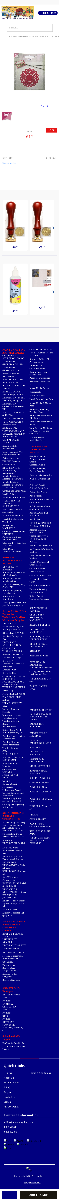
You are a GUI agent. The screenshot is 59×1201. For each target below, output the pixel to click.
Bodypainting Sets (11, 980)
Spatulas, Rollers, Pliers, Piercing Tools (41, 360)
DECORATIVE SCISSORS (36, 753)
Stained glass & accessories (9, 785)
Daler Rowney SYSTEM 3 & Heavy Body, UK (14, 399)
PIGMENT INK (9, 909)
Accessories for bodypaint (9, 975)
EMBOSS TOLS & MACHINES (38, 734)
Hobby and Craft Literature (10, 764)
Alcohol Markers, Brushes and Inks (37, 531)
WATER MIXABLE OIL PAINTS (13, 387)
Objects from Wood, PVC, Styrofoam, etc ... (13, 731)
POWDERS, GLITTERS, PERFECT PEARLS (41, 638)
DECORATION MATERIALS (36, 630)
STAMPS (33, 815)
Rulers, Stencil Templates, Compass (39, 597)
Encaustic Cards (9, 673)
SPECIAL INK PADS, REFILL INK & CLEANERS (40, 840)
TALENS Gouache (11, 461)
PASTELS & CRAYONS (41, 499)
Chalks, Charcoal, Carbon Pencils (37, 469)
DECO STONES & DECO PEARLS (38, 645)
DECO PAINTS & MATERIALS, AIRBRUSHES (11, 471)
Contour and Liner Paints (14, 491)
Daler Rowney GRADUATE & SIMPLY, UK (14, 406)
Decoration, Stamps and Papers (13, 1047)
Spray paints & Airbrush (14, 497)
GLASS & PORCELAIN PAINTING (14, 532)
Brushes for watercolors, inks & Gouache (14, 573)
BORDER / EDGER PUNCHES (38, 772)
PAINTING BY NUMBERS (9, 940)
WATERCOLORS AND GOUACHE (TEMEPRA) (14, 432)
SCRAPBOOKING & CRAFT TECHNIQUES (28, 36)
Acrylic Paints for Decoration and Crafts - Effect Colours (13, 485)
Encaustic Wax (9, 670)
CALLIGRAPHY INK (39, 585)
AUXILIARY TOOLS (39, 766)
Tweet (44, 106)
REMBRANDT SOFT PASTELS (39, 514)
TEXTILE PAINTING (13, 519)
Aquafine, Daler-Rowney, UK (10, 447)
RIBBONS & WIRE (38, 656)
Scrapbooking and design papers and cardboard (14, 823)
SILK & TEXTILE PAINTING (11, 502)
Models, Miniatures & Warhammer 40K (12, 957)
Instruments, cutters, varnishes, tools (12, 716)
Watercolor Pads (37, 395)
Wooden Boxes (9, 727)
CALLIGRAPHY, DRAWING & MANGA (39, 449)
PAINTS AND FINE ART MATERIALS (13, 351)
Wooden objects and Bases (11, 722)
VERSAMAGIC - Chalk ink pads (13, 866)
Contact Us (9, 1097)
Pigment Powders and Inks (39, 480)
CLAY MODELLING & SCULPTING (13, 677)
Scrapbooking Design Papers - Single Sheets (13, 835)
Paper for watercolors (39, 378)
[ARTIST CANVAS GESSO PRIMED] (42, 278)
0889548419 (49, 13)
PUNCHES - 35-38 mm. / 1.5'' (40, 800)
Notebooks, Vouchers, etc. (12, 1028)
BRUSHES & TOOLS (12, 654)
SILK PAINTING (10, 506)
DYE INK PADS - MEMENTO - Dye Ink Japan (13, 850)
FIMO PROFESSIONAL (14, 694)
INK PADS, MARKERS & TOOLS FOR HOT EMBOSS (40, 717)
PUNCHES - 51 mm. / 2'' (40, 807)
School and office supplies (12, 1037)
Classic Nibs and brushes (41, 575)
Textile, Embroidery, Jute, (12, 749)
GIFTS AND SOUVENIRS (8, 1023)
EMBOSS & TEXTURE (40, 710)
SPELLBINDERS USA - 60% (41, 680)
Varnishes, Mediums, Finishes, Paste (39, 410)
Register (8, 1092)
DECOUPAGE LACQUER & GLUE (12, 643)
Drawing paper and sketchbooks (38, 373)
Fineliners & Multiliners (40, 526)
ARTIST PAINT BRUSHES (10, 568)
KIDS (5, 1016)
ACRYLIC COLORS (12, 392)
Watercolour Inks (10, 458)
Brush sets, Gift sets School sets (11, 597)
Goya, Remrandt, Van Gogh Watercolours (12, 453)
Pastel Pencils (36, 496)
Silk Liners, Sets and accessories (12, 510)
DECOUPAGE (9, 624)
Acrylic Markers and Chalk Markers (39, 563)
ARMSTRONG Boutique (11, 990)
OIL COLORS (9, 356)
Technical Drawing (38, 589)
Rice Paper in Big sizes (13, 626)
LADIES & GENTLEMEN (9, 1005)
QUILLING (7, 962)
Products (6, 997)
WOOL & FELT (10, 754)
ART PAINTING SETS (13, 952)
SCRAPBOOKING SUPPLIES (38, 609)
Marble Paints (8, 494)
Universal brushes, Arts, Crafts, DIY (13, 585)
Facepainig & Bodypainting (8, 966)
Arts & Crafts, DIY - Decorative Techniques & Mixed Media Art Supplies (14, 616)
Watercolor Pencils (38, 492)
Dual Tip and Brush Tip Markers (40, 556)
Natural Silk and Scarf (13, 515)
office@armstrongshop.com (18, 1122)
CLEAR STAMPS (37, 819)
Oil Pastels (34, 502)
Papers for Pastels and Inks (39, 383)
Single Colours (9, 971)
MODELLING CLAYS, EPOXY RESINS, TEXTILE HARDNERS (13, 684)
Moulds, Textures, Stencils (11, 710)
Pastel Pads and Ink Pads (41, 399)
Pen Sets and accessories (40, 545)
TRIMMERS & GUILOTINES (36, 760)
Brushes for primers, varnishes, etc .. (12, 591)
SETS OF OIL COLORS (14, 358)
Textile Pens (8, 522)
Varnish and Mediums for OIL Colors (41, 416)
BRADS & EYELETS (39, 625)
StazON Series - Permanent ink (10, 878)
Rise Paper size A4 (11, 630)
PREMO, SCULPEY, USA (12, 704)
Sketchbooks (35, 392)
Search (7, 1102)
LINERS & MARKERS (40, 523)
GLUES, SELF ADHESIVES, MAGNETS (36, 617)
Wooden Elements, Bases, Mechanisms (11, 743)
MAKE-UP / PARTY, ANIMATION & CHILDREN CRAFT (14, 926)
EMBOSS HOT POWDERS (36, 725)
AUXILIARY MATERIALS (8, 526)
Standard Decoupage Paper (12, 637)
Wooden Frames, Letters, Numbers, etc (14, 737)
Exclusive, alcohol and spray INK (13, 914)
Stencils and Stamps (11, 658)
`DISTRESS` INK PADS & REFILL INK (14, 884)
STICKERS (34, 651)
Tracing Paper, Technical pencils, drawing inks (14, 603)
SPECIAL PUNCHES (39, 778)
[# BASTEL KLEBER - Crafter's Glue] (15, 285)
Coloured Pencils (37, 485)
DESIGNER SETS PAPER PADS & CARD (13, 829)
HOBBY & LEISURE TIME (12, 935)
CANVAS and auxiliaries (41, 349)
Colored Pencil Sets (38, 488)
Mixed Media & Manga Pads (40, 404)
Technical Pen (36, 592)
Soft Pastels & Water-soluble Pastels (39, 507)
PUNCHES (34, 748)
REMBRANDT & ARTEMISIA (10, 375)
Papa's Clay (7, 690)
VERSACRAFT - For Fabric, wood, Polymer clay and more (13, 859)
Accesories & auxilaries (40, 475)
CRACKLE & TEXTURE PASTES (12, 649)
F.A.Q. (7, 1087)
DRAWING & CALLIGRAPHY (37, 367)
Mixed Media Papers (39, 388)
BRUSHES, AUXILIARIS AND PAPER (13, 560)
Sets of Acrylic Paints (12, 394)
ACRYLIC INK (9, 428)
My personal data (32, 1183)
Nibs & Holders (36, 572)
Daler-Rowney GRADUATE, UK (10, 369)
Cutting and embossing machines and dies (40, 672)
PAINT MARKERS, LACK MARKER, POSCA (38, 539)
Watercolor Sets (9, 437)
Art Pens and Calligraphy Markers (41, 550)
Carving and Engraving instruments (13, 805)
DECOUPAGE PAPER (13, 633)
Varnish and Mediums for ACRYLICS (41, 423)
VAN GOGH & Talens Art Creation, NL (12, 381)
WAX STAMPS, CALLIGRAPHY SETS (40, 825)
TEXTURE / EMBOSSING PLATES (40, 741)
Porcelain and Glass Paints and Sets (11, 538)
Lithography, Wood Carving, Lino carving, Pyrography (13, 793)
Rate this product (9, 163)
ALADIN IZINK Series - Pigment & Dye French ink (14, 903)
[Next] (53, 227)
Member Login (11, 1082)
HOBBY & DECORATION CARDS (13, 841)
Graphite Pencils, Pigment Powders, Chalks (38, 459)
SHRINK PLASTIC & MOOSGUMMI (12, 758)
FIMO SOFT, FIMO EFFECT (11, 698)
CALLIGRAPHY (37, 568)
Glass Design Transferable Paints (11, 550)
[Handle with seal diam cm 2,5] (15, 221)
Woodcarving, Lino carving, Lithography (12, 799)
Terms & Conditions (40, 1073)
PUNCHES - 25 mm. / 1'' (40, 793)
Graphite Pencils (37, 465)
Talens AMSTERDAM (12, 418)
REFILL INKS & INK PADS (40, 832)
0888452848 (10, 1132)
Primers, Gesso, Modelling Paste (37, 438)
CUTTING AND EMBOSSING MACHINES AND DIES (41, 665)
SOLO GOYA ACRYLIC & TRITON (13, 413)
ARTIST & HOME (11, 995)
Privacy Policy (11, 1106)
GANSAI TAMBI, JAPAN (11, 441)
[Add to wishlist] (9, 1195)
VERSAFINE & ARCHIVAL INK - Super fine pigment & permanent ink (14, 893)
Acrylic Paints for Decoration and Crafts (12, 477)
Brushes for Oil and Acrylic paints (11, 579)
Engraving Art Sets (11, 949)
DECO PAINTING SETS (14, 945)
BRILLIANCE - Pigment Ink (14, 872)
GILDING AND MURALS (9, 770)
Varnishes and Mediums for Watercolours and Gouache (40, 431)
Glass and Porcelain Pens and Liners (14, 544)
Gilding (6, 781)
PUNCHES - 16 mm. (39, 787)
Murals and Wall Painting (10, 776)
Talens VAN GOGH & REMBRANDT (12, 423)
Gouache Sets (8, 465)
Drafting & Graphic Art (13, 1043)
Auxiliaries (34, 519)
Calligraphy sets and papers (39, 580)
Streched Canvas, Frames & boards (41, 354)
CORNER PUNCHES (39, 782)
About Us (9, 1077)
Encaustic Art (8, 661)
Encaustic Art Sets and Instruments (13, 665)
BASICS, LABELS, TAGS (38, 687)
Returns (8, 1073)
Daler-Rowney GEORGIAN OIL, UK (12, 363)
